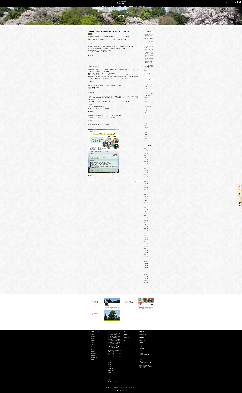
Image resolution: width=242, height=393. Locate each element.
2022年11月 (146, 231)
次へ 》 (137, 181)
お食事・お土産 (110, 331)
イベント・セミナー (147, 86)
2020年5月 (146, 256)
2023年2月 (146, 226)
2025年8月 (146, 170)
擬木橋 (92, 359)
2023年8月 (146, 215)
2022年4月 (146, 244)
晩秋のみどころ (146, 110)
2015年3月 (146, 282)
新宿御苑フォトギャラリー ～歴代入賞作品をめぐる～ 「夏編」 (149, 35)
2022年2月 (146, 248)
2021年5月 (146, 252)
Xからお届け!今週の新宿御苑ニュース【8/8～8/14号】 (148, 73)
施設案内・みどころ (95, 331)
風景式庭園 (93, 336)
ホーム (98, 6)
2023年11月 (146, 209)
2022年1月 (146, 250)
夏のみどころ (146, 104)
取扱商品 (145, 101)
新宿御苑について (133, 6)
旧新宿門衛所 (93, 355)
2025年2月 (146, 181)
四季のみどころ (110, 362)
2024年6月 (146, 196)
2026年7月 (146, 150)
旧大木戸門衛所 (94, 357)
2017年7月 (146, 269)
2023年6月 (146, 218)
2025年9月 (146, 168)
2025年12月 (146, 163)
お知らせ (145, 88)
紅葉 (144, 129)
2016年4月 (146, 276)
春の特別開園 (110, 374)
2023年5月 (146, 220)
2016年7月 (146, 274)
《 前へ (91, 181)
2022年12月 (146, 230)
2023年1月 (146, 228)
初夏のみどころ (146, 99)
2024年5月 (146, 198)
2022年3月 (146, 246)
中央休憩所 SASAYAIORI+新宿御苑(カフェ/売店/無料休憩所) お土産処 (114, 343)
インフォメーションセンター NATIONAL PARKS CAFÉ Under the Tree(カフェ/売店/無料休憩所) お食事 (114, 347)
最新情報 (119, 6)
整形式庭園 (93, 338)
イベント (113, 6)
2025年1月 (146, 183)
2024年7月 (146, 194)
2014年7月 (146, 284)
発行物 (145, 125)
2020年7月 (146, 254)
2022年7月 (146, 239)
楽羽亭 (145, 117)
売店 (144, 102)
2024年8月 (146, 192)
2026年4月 (146, 155)
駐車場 (145, 140)
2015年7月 (146, 280)
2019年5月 (146, 263)
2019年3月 (146, 265)
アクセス (145, 82)
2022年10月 (146, 233)
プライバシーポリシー (132, 387)
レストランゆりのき (147, 95)
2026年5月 (146, 153)
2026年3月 (146, 157)
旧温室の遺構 (93, 353)
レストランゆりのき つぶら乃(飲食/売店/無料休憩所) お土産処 (114, 337)
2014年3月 (146, 285)
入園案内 (125, 6)
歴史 (144, 119)
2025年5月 (146, 176)
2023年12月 (146, 207)
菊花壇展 (145, 134)
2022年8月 (146, 237)
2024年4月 (146, 200)
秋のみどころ (146, 127)
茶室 (144, 130)
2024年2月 (146, 204)
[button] (235, 2)
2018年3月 (146, 267)
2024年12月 (146, 185)
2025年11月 (146, 164)
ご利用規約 (125, 387)
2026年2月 (146, 159)
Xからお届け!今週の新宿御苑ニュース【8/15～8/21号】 (148, 43)
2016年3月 (146, 278)
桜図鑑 (145, 116)
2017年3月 (146, 272)
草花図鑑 (145, 132)
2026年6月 (146, 151)
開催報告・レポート (147, 138)
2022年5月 (146, 243)
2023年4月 (146, 222)
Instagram (96, 316)
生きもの (145, 123)
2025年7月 (146, 172)
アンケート (146, 84)
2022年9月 (146, 235)
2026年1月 (146, 161)
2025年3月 (146, 179)
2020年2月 (146, 259)
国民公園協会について (118, 387)
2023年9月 (146, 213)
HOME (90, 25)
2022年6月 (146, 241)
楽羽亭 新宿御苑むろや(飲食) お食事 (114, 356)
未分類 (145, 112)
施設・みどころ (105, 6)
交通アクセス (142, 6)
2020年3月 (146, 257)
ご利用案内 (146, 89)
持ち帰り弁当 (110, 360)
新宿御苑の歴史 (143, 334)
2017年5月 (146, 271)
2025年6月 (146, 174)
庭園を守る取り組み (147, 106)
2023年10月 (146, 211)
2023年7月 (146, 217)
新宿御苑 (121, 3)
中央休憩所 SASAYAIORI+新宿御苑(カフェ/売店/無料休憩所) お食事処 (114, 340)
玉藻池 (92, 342)
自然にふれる (93, 334)
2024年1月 (146, 205)
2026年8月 (146, 148)
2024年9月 (146, 191)
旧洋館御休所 (93, 349)
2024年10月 (146, 189)
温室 (144, 121)
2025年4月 (146, 178)
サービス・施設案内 (147, 91)
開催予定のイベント (147, 136)
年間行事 (109, 372)
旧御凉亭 (93, 351)
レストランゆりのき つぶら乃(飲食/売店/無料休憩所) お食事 (114, 334)
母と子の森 (93, 344)
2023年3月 (146, 224)
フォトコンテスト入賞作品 (149, 93)
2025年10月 (146, 166)
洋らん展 (109, 377)
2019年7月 (146, 261)
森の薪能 (109, 379)
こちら (93, 175)
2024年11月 (146, 187)
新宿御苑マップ (127, 337)
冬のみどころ (146, 97)
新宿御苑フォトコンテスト (113, 381)
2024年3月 (146, 202)
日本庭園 (93, 340)
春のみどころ (146, 108)
